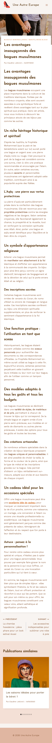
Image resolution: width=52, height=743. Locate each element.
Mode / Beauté (28, 40)
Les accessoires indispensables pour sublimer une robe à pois (38, 627)
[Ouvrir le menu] (46, 5)
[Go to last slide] (7, 684)
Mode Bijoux (42, 40)
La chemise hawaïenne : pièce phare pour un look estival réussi (13, 627)
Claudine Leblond (14, 63)
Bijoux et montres (12, 40)
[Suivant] (44, 684)
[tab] (21, 714)
